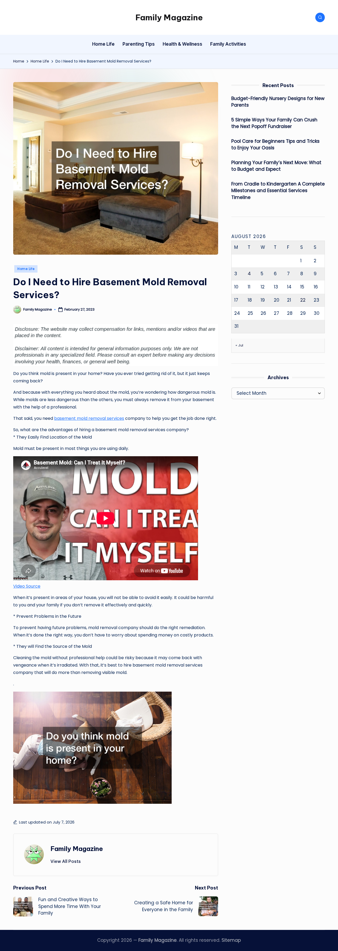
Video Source (26, 586)
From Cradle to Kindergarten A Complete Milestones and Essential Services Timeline (278, 191)
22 (303, 300)
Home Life (25, 269)
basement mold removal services (89, 418)
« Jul (239, 345)
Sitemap (231, 940)
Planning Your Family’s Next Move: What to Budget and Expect (276, 166)
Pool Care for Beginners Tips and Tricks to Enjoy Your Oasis (275, 144)
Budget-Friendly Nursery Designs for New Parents (278, 101)
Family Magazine (169, 17)
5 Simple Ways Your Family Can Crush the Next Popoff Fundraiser (274, 123)
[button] (65, 861)
